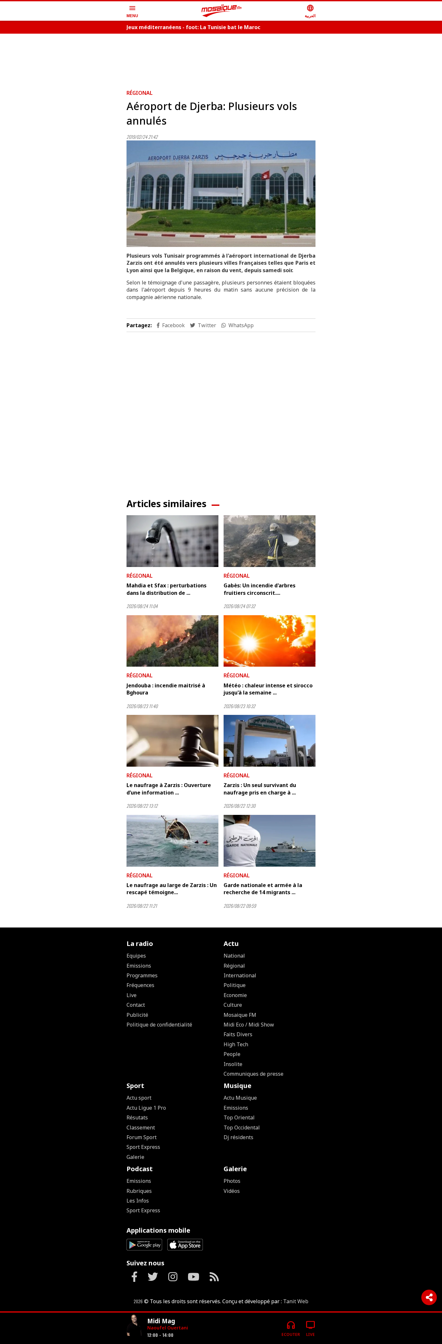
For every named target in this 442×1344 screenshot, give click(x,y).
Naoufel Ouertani (167, 1328)
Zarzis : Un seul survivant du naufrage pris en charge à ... (260, 789)
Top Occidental (242, 1127)
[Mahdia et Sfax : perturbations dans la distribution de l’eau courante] (172, 541)
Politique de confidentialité (159, 1024)
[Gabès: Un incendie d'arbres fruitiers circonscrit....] (269, 541)
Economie (235, 995)
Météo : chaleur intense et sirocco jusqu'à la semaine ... (268, 689)
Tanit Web (295, 1301)
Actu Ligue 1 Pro (146, 1107)
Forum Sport (142, 1137)
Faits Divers (238, 1034)
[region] (221, 58)
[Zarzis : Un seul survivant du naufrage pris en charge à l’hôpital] (269, 741)
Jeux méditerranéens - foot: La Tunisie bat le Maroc (193, 27)
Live (132, 995)
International (240, 975)
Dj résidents (238, 1137)
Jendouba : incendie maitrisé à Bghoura (166, 689)
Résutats (137, 1117)
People (232, 1054)
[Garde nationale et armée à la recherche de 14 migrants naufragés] (269, 841)
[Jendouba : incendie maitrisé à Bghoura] (172, 641)
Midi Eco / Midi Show (249, 1024)
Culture (233, 1004)
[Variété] (134, 1326)
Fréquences (140, 985)
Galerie (135, 1157)
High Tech (236, 1044)
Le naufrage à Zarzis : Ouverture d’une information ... (169, 789)
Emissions (139, 965)
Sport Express (143, 1146)
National (234, 955)
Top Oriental (239, 1117)
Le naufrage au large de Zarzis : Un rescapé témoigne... (172, 889)
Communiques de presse (253, 1073)
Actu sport (139, 1097)
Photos (232, 1180)
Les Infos (138, 1200)
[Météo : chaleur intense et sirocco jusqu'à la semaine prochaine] (269, 641)
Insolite (233, 1064)
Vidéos (232, 1190)
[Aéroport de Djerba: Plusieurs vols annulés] (221, 193)
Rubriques (139, 1190)
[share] (429, 1297)
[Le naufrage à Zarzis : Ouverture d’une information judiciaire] (172, 741)
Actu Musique (240, 1097)
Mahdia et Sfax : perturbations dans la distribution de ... (166, 589)
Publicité (137, 1014)
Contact (136, 1004)
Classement (141, 1127)
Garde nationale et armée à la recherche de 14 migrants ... (263, 889)
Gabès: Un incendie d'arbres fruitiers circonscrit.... (259, 589)
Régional (140, 92)
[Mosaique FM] (222, 11)
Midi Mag (161, 1321)
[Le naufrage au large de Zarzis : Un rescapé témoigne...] (172, 841)
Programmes (142, 975)
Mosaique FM (240, 1014)
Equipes (136, 955)
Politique (235, 985)
